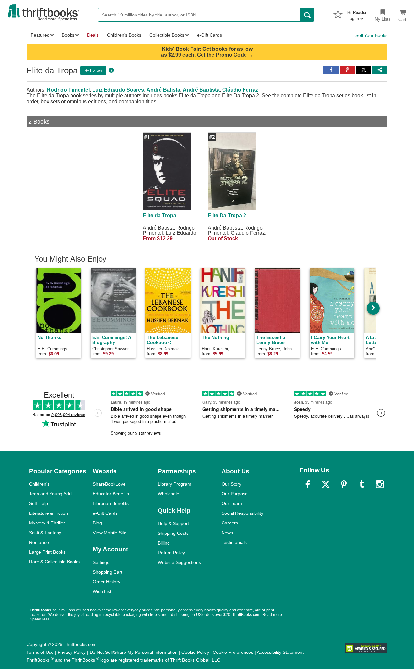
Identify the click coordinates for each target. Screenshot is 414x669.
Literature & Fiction (48, 513)
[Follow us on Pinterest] (344, 484)
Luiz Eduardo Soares (118, 89)
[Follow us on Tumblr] (361, 484)
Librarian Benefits (111, 503)
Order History (106, 581)
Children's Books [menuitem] (124, 35)
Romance (39, 542)
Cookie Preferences (233, 652)
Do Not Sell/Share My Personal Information (134, 652)
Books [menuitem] (68, 35)
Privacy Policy (72, 652)
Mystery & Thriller (47, 522)
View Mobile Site (109, 532)
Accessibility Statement (280, 652)
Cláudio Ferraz (240, 89)
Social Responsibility (242, 513)
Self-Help (38, 503)
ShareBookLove (109, 484)
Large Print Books (47, 552)
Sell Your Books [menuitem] (371, 35)
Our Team (232, 503)
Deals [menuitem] (93, 35)
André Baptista (201, 89)
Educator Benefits (111, 493)
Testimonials (234, 542)
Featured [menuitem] (40, 35)
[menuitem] (357, 13)
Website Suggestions (179, 562)
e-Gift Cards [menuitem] (209, 35)
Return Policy (171, 552)
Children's (39, 484)
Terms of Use (40, 652)
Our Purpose (235, 493)
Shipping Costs (173, 533)
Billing (164, 542)
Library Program (174, 484)
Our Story (231, 484)
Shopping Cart (107, 572)
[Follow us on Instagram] (379, 484)
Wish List (102, 591)
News (227, 532)
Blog (97, 522)
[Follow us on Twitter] (325, 484)
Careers (230, 522)
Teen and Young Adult (51, 493)
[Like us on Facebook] (307, 484)
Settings (101, 562)
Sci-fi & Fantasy (45, 532)
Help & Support (173, 523)
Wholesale (168, 493)
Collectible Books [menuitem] (166, 35)
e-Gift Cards (105, 513)
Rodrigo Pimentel (68, 89)
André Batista (163, 89)
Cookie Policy (195, 652)
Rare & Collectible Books (54, 561)
